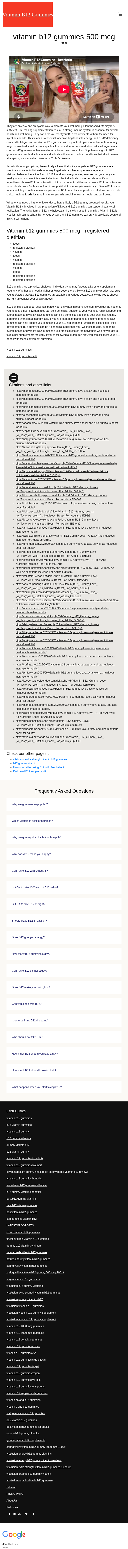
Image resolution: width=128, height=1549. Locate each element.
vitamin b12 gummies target (22, 1366)
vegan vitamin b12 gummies (23, 1279)
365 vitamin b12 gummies (21, 1420)
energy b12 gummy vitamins (23, 1433)
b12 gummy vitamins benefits (23, 1192)
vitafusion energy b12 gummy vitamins (29, 1453)
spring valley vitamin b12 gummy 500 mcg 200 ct (35, 1272)
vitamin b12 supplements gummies (27, 1393)
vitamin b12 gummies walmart (24, 1165)
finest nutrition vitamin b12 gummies (27, 1238)
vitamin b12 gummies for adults (24, 1158)
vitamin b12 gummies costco (23, 1346)
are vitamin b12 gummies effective (26, 1185)
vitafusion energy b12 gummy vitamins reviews (34, 1460)
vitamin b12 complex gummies (24, 1339)
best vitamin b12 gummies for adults (27, 1426)
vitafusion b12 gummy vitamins (24, 1285)
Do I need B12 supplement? (29, 771)
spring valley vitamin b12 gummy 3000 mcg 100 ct (35, 1446)
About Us (12, 1500)
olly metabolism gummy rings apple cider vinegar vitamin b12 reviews (47, 1171)
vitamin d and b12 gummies (22, 1406)
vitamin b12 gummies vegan (23, 1373)
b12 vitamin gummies (19, 1124)
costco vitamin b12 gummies (23, 1232)
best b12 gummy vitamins (21, 1198)
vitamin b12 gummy (18, 1131)
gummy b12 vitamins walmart (23, 1245)
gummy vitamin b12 (18, 1145)
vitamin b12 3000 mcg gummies (25, 1332)
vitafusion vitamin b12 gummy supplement (31, 1312)
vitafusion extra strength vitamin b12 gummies (40, 759)
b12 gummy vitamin (24, 763)
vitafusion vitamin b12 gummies (25, 1306)
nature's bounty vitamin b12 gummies (28, 1259)
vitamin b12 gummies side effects (26, 1359)
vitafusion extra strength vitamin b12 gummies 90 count (38, 1467)
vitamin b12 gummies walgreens (25, 1386)
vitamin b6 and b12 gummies (23, 1400)
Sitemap (11, 1487)
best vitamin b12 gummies (21, 1212)
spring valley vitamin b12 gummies (26, 1265)
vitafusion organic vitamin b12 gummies (29, 1480)
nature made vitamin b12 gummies (26, 1252)
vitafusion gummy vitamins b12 (24, 1299)
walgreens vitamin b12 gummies (25, 1413)
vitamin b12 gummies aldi (21, 356)
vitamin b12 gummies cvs (21, 1353)
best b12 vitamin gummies (21, 1205)
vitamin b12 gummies (19, 349)
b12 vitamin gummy (18, 1151)
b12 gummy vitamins (18, 1138)
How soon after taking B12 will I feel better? (38, 767)
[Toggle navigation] (120, 14)
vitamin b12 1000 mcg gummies (25, 1326)
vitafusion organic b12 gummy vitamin (28, 1473)
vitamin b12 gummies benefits (24, 1178)
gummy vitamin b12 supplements (25, 1440)
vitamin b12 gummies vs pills (23, 1379)
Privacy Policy (14, 1493)
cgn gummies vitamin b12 (21, 1218)
